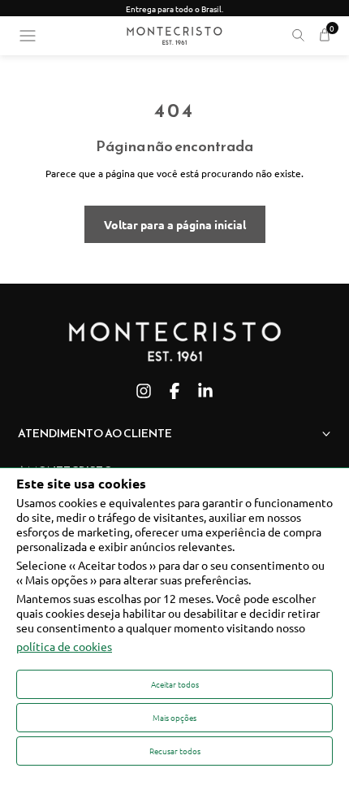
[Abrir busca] (298, 35)
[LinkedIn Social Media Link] (205, 391)
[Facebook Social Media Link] (174, 391)
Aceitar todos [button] (175, 684)
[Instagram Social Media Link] (144, 391)
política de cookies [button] (64, 646)
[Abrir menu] (27, 36)
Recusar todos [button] (174, 750)
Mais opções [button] (174, 717)
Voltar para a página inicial (175, 224)
